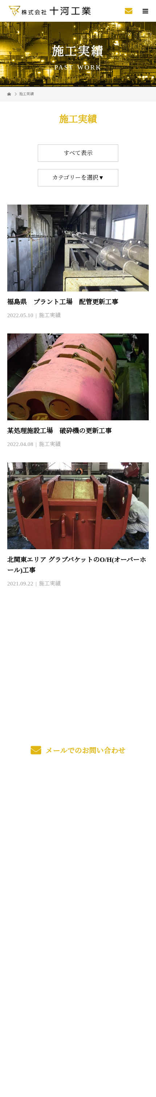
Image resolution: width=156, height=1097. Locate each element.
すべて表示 (78, 153)
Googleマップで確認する (78, 993)
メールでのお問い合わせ (85, 751)
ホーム (78, 795)
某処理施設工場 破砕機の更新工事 (59, 430)
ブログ (78, 880)
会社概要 (78, 863)
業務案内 (78, 812)
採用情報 (78, 846)
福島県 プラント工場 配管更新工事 (62, 302)
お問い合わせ (78, 897)
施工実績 (50, 315)
